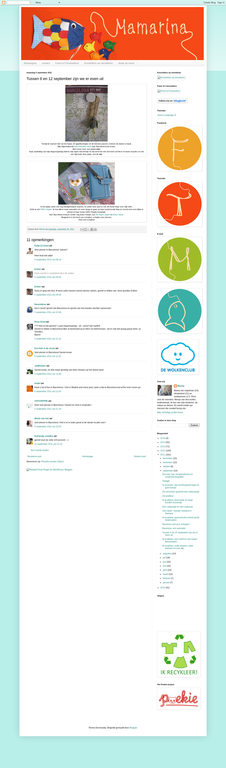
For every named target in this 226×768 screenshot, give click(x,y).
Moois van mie (41, 418)
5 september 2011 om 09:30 (47, 277)
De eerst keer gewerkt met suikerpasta (180, 492)
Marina (180, 386)
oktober (167, 466)
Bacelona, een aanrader (174, 528)
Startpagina (30, 63)
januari (166, 582)
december (168, 458)
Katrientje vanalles (43, 436)
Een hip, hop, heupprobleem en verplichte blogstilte (177, 475)
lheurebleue (40, 304)
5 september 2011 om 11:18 (47, 339)
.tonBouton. (40, 366)
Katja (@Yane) (41, 245)
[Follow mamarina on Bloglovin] (172, 102)
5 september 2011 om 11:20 (47, 356)
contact (46, 63)
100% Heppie (46, 209)
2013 (163, 446)
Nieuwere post (34, 456)
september (168, 470)
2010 (163, 587)
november (168, 462)
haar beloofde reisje (82, 146)
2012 (163, 450)
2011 (163, 454)
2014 (163, 442)
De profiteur (168, 496)
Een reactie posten (40, 450)
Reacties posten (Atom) (52, 461)
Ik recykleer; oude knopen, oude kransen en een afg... (177, 547)
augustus (167, 553)
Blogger (133, 727)
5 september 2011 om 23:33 (47, 426)
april (165, 570)
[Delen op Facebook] (92, 229)
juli (164, 557)
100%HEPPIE (41, 401)
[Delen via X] (88, 229)
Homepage (87, 456)
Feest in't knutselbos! (67, 63)
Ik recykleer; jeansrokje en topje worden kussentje (177, 501)
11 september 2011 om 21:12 (48, 444)
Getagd (166, 481)
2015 (163, 438)
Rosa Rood (40, 322)
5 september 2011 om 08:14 (47, 259)
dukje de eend (126, 63)
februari (167, 578)
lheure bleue (118, 215)
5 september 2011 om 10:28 (47, 312)
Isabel (37, 383)
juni (165, 562)
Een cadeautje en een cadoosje (177, 507)
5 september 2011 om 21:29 (47, 409)
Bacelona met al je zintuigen (176, 524)
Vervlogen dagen (102, 215)
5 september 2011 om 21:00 (47, 391)
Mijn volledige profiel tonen (170, 412)
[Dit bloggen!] (85, 229)
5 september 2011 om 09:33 (47, 295)
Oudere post (140, 456)
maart (166, 574)
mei (165, 566)
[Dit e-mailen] (82, 229)
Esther (37, 269)
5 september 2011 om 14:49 (47, 374)
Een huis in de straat (44, 348)
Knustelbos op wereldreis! (98, 63)
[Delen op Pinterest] (95, 229)
